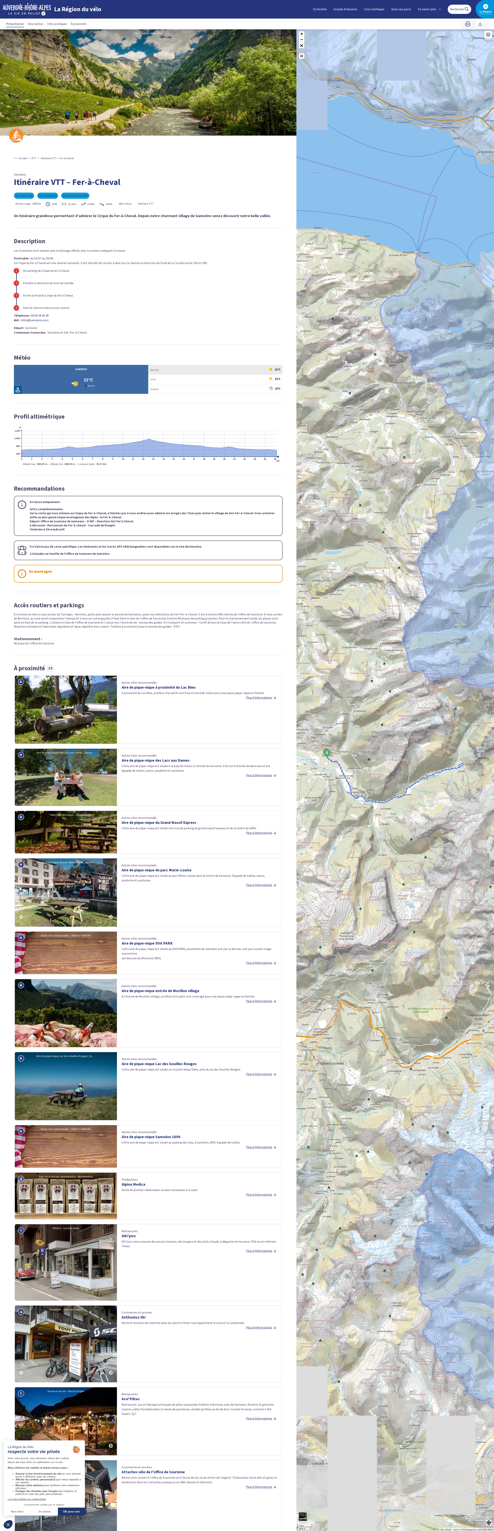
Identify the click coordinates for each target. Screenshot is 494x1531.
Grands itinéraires (345, 9)
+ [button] (301, 33)
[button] (302, 45)
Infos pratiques (57, 24)
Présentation (15, 24)
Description (35, 24)
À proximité (78, 24)
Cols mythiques (374, 9)
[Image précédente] (21, 892)
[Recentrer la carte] (302, 56)
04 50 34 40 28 (40, 316)
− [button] (301, 39)
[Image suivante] (111, 892)
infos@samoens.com (34, 320)
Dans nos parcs (401, 9)
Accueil (23, 158)
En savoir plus (427, 9)
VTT (33, 158)
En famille (320, 9)
